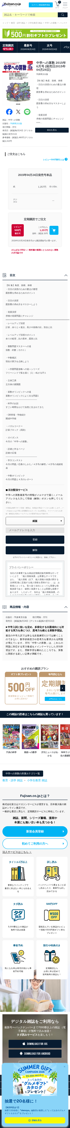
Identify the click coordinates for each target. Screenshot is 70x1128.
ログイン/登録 (41, 5)
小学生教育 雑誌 (35, 23)
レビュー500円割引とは (55, 159)
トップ (5, 23)
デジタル (15, 200)
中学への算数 (51, 23)
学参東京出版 (16, 123)
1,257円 (42, 186)
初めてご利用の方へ (35, 843)
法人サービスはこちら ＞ (17, 852)
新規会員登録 (35, 831)
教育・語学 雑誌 (18, 23)
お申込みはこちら (55, 699)
